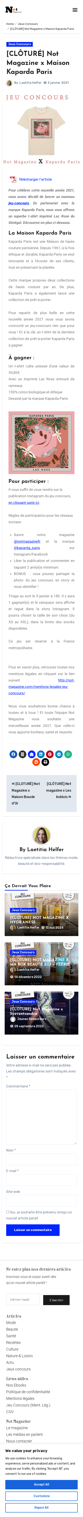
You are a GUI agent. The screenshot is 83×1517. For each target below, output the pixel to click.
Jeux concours (18, 1369)
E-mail (12, 1171)
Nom (11, 1150)
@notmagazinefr (27, 541)
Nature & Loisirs (19, 1356)
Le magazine (17, 1428)
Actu (10, 1362)
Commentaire (18, 1086)
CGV (10, 1411)
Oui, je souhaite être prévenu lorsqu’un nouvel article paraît (39, 1215)
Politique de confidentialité (28, 1392)
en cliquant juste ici (24, 502)
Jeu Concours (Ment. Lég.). (28, 1405)
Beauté (12, 1329)
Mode (11, 1322)
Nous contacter (19, 1441)
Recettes (13, 1342)
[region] (41, 1480)
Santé (11, 1336)
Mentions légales (20, 1398)
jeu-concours (19, 203)
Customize (42, 1496)
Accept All (41, 1484)
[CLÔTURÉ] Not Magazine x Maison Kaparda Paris (38, 63)
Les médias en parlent (24, 1434)
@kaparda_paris (27, 548)
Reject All (41, 1508)
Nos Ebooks (16, 1385)
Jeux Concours (19, 44)
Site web (13, 1192)
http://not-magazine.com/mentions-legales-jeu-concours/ (42, 686)
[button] (75, 10)
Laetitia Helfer (30, 83)
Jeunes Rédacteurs (31, 1019)
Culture (12, 1349)
